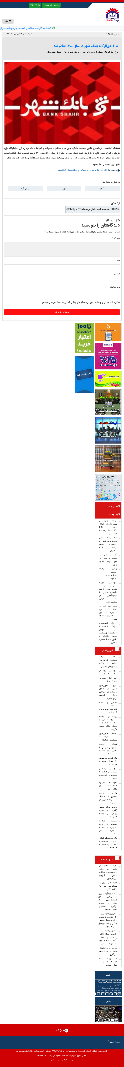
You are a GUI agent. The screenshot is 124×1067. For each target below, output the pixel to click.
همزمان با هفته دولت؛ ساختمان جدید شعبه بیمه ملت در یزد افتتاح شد (108, 707)
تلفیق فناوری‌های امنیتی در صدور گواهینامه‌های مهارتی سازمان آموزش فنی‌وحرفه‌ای (108, 692)
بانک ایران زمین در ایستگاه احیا (108, 679)
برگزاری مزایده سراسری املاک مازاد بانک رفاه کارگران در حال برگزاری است (108, 798)
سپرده (91, 170)
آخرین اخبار (107, 651)
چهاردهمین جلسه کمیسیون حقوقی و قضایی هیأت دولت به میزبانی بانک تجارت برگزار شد (108, 723)
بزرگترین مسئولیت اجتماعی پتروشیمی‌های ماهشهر (108, 573)
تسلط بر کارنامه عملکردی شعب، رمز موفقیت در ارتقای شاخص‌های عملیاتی (108, 661)
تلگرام (102, 188)
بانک (105, 170)
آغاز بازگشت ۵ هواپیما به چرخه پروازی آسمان (108, 962)
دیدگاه (116, 238)
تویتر (64, 188)
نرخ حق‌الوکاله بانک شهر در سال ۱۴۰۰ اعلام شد (85, 46)
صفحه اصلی (115, 1042)
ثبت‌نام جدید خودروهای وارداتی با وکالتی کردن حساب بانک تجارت (108, 749)
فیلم (108, 975)
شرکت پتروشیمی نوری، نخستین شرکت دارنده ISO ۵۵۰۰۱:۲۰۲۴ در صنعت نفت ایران (108, 527)
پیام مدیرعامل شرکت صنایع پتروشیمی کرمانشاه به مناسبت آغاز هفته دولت (108, 843)
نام (118, 261)
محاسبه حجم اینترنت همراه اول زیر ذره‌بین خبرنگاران (108, 951)
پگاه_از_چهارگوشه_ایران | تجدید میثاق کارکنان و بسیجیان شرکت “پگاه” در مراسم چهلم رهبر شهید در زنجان (107, 937)
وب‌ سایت (115, 287)
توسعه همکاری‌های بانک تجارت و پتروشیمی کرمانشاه (108, 737)
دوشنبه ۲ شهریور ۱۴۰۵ (51, 5)
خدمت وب (53, 1060)
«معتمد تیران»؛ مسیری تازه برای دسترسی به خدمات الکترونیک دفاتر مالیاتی (108, 827)
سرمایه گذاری (83, 170)
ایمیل (117, 274)
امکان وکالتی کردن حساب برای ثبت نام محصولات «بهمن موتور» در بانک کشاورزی (108, 544)
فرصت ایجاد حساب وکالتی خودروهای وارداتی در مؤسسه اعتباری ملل (108, 812)
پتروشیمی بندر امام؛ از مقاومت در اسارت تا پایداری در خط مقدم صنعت (108, 773)
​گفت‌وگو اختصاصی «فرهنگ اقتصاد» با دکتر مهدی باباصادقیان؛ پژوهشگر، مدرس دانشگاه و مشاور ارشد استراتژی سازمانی (108, 633)
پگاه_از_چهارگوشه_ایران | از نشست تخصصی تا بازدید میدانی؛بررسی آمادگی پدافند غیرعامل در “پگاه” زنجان (107, 920)
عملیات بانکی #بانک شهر (67, 170)
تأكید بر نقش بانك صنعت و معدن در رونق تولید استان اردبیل (108, 559)
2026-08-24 (35, 5)
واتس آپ (25, 188)
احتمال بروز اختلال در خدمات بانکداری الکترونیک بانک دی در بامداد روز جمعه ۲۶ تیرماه (108, 612)
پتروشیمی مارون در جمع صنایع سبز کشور (108, 672)
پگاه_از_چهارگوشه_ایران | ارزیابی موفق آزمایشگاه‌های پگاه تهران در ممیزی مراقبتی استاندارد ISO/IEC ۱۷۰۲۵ (107, 901)
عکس (108, 1001)
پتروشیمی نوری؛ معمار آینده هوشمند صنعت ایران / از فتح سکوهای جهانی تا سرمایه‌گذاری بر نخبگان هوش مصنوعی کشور (108, 592)
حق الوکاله (99, 170)
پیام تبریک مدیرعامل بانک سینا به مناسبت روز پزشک (108, 761)
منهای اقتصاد (107, 860)
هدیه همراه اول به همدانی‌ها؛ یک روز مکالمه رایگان (108, 786)
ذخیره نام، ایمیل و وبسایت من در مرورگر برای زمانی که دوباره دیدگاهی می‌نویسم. (81, 302)
